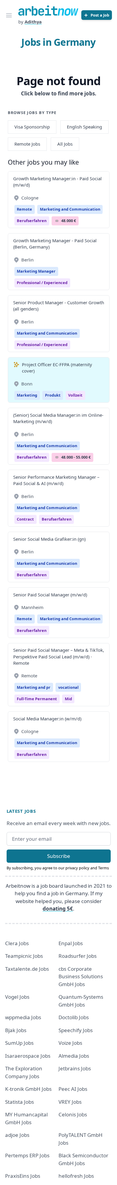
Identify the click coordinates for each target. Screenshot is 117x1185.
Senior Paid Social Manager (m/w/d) (50, 595)
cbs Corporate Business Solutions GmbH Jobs (80, 976)
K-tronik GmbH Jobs (28, 1088)
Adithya (33, 22)
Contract (25, 519)
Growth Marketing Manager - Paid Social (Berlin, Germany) (55, 243)
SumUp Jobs (19, 1042)
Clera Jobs (17, 943)
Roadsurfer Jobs (77, 955)
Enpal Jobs (70, 943)
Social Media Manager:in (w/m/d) (47, 719)
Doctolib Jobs (73, 1017)
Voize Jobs (70, 1042)
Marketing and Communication (70, 209)
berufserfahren (31, 220)
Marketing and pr (33, 687)
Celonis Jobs (72, 1114)
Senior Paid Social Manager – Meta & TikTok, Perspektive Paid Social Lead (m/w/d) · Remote (58, 656)
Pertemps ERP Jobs (27, 1155)
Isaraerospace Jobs (27, 1055)
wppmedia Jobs (23, 1017)
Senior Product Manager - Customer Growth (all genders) (58, 305)
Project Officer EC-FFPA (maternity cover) (57, 367)
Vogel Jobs (17, 996)
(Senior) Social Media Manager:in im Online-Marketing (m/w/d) (58, 418)
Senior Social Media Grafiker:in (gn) (49, 539)
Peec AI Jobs (72, 1088)
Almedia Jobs (73, 1055)
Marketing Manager (36, 271)
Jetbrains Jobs (74, 1068)
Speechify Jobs (75, 1030)
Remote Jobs (27, 144)
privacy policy (77, 868)
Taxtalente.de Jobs (27, 968)
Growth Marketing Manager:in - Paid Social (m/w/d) (57, 181)
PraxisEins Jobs (22, 1175)
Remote (24, 209)
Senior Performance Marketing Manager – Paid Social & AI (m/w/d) (56, 480)
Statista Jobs (19, 1101)
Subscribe (58, 855)
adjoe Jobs (17, 1134)
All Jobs (65, 144)
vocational (68, 687)
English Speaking (84, 127)
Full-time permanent (37, 698)
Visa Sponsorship (32, 127)
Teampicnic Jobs (24, 955)
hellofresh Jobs (76, 1175)
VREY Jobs (70, 1101)
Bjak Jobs (15, 1030)
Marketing (27, 395)
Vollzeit (75, 395)
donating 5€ (58, 908)
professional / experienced (42, 282)
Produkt (53, 395)
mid (68, 698)
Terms (103, 868)
